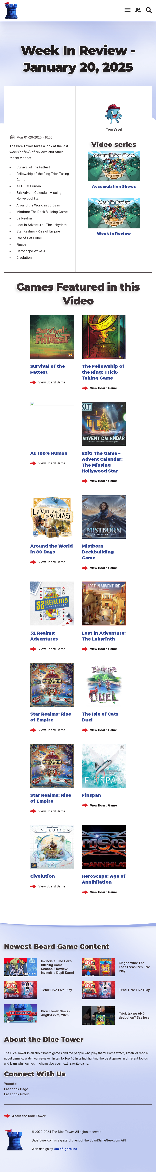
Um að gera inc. (66, 1149)
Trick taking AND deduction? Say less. (134, 1015)
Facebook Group (16, 1094)
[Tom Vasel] (114, 114)
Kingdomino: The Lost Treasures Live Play (134, 967)
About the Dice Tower (29, 1116)
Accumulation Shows (114, 186)
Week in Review (114, 233)
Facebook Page (16, 1089)
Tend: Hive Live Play (56, 990)
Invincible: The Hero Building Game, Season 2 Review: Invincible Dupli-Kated (57, 967)
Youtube (10, 1084)
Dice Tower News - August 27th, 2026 (55, 1013)
